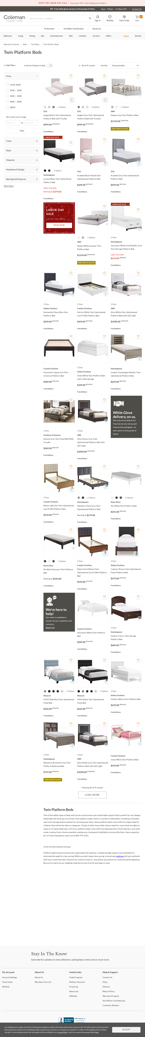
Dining (32, 36)
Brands (138, 36)
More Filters (9, 186)
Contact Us (137, 9)
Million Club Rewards (73, 29)
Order (7, 982)
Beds (25, 44)
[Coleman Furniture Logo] (14, 21)
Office (108, 36)
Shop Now (59, 225)
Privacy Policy (62, 1032)
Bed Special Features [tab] (16, 179)
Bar (42, 36)
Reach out (50, 627)
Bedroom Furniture (11, 44)
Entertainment (56, 36)
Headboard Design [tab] (15, 169)
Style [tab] (8, 150)
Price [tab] (8, 76)
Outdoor (82, 36)
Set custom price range (16, 117)
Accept (126, 1030)
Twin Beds (35, 44)
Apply (22, 131)
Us (39, 977)
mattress (120, 856)
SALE (126, 36)
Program (75, 977)
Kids (71, 36)
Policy (109, 991)
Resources (97, 29)
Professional (49, 29)
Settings (9, 977)
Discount (77, 982)
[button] (98, 18)
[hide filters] (10, 65)
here (97, 1032)
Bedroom (8, 36)
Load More (92, 795)
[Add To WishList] (71, 75)
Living (20, 36)
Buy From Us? (43, 982)
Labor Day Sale (49, 188)
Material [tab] (10, 160)
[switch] (49, 65)
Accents (96, 36)
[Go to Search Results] (90, 18)
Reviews (111, 1005)
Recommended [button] (118, 65)
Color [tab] (9, 141)
